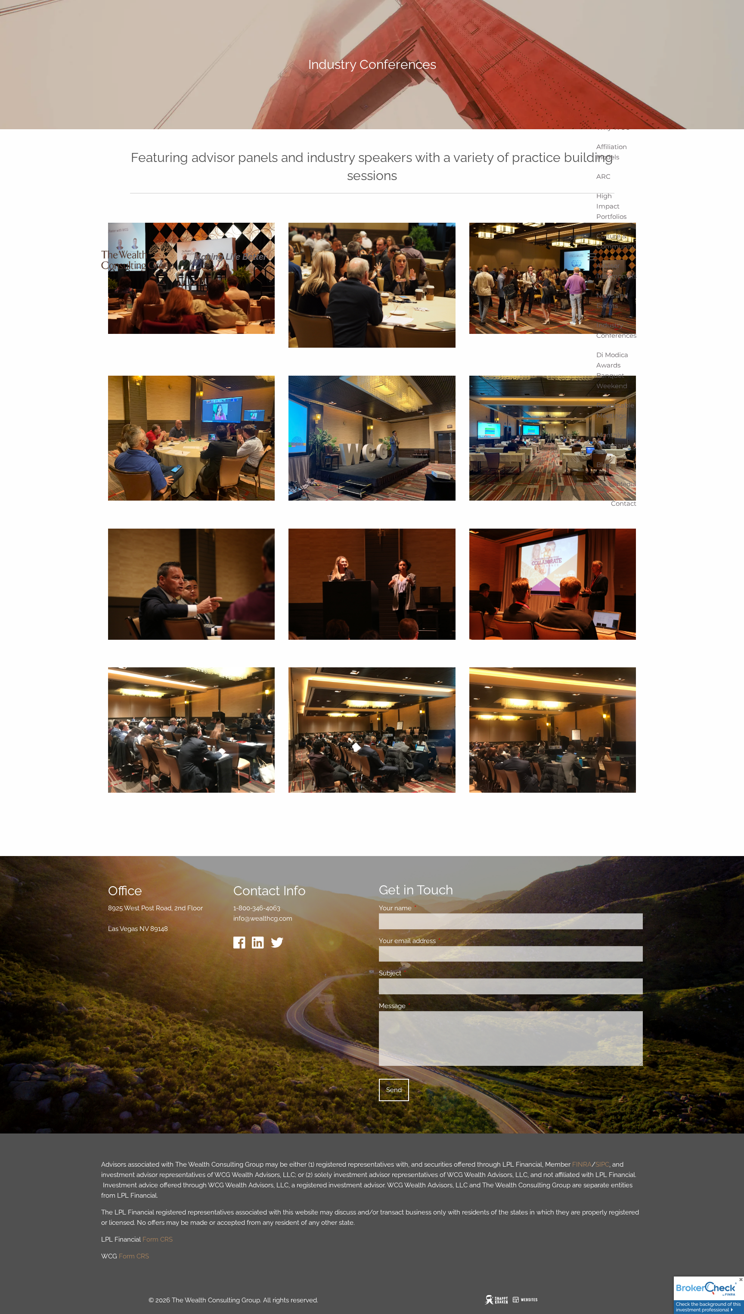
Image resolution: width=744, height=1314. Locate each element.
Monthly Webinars (611, 440)
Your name (426, 908)
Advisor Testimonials (616, 271)
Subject (421, 973)
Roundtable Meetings (615, 410)
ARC (603, 176)
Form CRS (158, 1239)
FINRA (582, 1164)
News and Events (612, 300)
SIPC (602, 1164)
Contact (623, 503)
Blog (603, 465)
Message (423, 1006)
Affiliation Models (611, 152)
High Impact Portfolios (611, 206)
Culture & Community (615, 241)
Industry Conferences (616, 330)
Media (626, 484)
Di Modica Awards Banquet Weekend (612, 370)
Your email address (438, 941)
